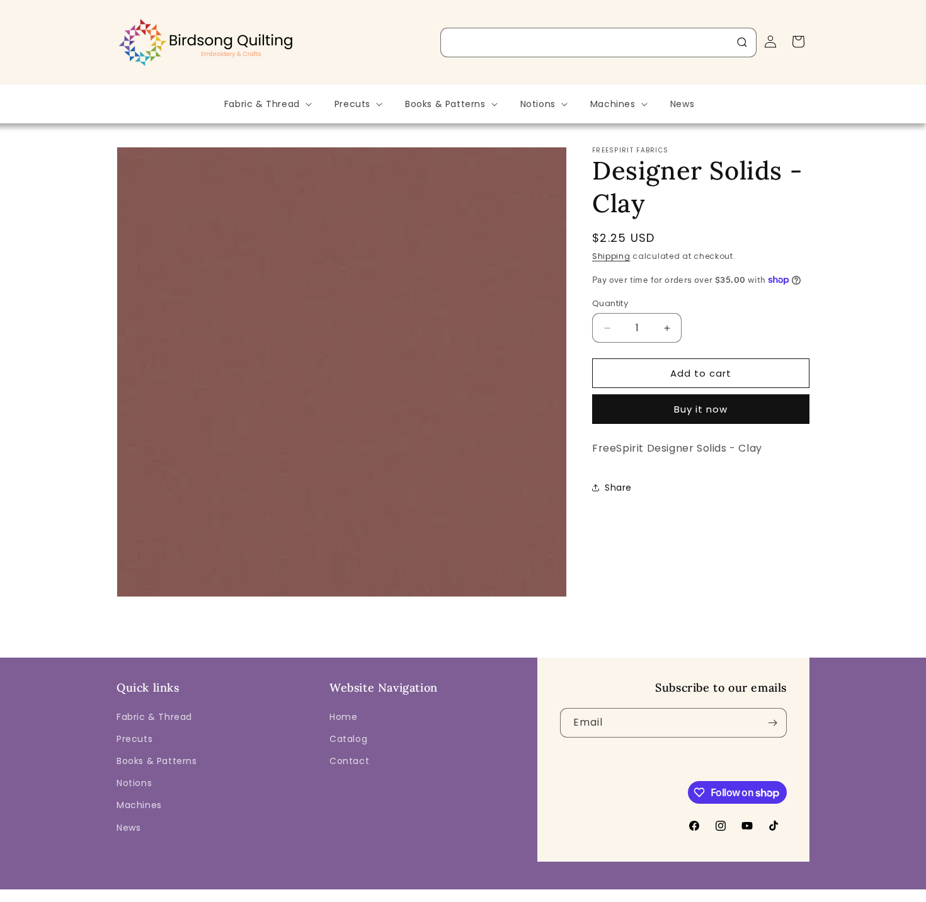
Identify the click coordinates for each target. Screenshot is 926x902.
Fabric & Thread (154, 717)
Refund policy (405, 893)
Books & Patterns (157, 761)
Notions (134, 783)
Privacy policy (471, 893)
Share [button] (618, 487)
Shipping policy (617, 893)
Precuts (134, 739)
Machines (139, 805)
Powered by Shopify (329, 893)
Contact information (699, 893)
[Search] (742, 42)
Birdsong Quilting (254, 893)
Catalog (348, 739)
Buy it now (701, 409)
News (128, 827)
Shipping (611, 256)
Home (343, 717)
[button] (267, 104)
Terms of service (542, 893)
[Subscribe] (772, 723)
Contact (349, 761)
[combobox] (598, 42)
